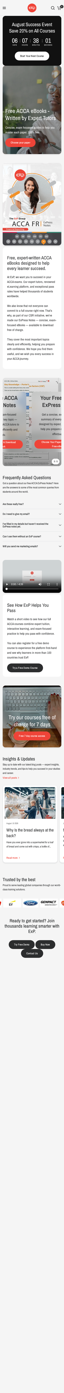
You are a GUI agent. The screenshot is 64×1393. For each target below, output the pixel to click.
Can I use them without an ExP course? (22, 536)
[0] (58, 8)
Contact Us (32, 953)
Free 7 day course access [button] (32, 736)
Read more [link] (12, 857)
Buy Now (45, 944)
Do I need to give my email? (16, 514)
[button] (32, 56)
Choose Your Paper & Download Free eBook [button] (39, 444)
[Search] (53, 8)
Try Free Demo (21, 944)
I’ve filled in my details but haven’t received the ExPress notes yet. (25, 525)
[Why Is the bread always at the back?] (30, 803)
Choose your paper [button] (20, 142)
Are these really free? (13, 504)
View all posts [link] (10, 777)
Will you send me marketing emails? (20, 546)
